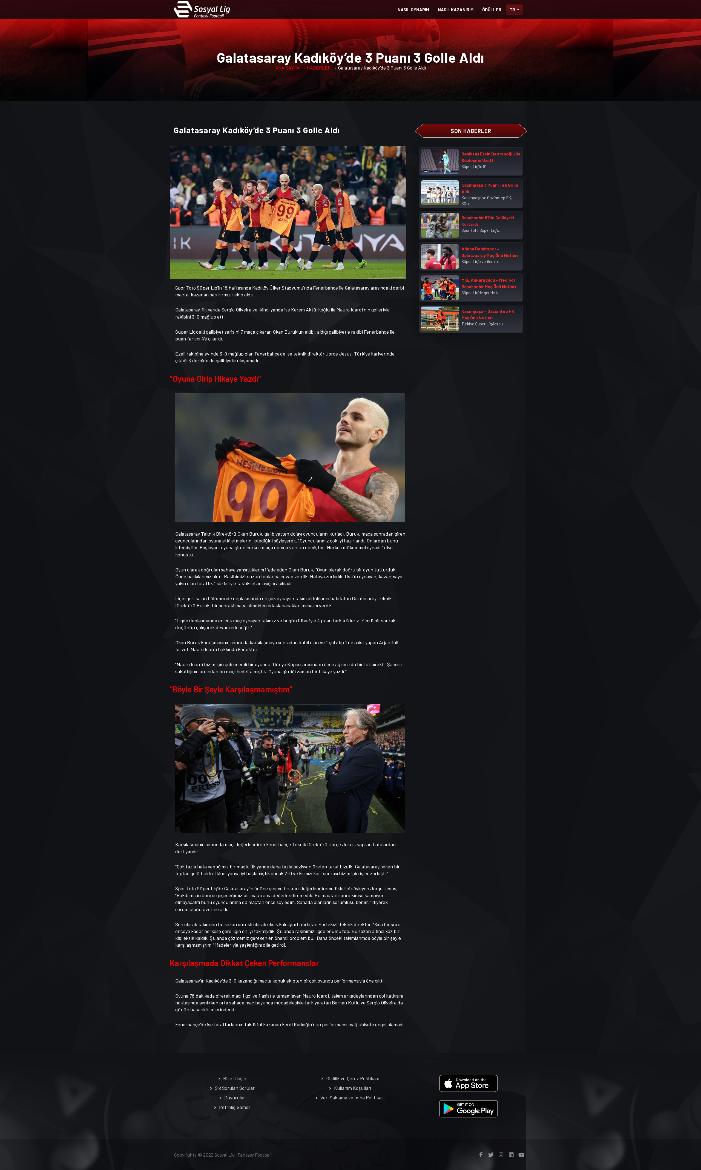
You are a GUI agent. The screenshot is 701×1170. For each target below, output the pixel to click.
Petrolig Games (235, 1107)
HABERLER (319, 68)
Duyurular (234, 1097)
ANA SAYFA (287, 68)
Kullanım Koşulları (352, 1088)
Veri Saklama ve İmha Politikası (352, 1097)
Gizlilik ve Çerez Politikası (352, 1078)
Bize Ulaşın (234, 1078)
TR (513, 9)
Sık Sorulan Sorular (235, 1088)
